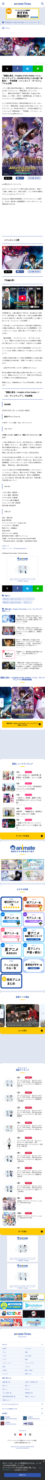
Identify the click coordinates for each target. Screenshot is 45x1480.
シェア (21, 178)
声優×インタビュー (30, 1396)
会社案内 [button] (4, 1413)
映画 (26, 1359)
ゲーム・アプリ (29, 1363)
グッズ (4, 1359)
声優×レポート (7, 1400)
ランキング (28, 1348)
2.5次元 (5, 1370)
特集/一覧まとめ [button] (6, 1378)
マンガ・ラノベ (7, 1363)
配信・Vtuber (29, 1370)
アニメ (4, 1352)
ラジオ (4, 1356)
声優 (26, 1352)
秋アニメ (5, 1389)
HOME (4, 1348)
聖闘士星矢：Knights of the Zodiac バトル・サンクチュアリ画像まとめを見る (23, 724)
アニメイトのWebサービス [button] (9, 1408)
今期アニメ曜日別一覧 (31, 1382)
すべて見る (22, 1231)
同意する (22, 1475)
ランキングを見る (22, 836)
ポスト (9, 178)
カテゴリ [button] (4, 1344)
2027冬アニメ (27, 602)
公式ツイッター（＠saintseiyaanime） (14, 548)
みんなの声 (28, 1356)
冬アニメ (27, 1389)
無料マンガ (28, 1374)
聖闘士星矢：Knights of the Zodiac (12, 602)
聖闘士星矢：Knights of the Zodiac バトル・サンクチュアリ (18, 599)
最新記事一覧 (6, 1382)
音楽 (4, 1366)
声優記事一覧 (29, 1393)
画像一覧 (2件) (35, 178)
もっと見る (22, 1030)
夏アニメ (27, 1385)
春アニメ (5, 1385)
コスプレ (27, 1366)
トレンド (5, 1374)
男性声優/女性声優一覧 (9, 1396)
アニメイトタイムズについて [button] (10, 1404)
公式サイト (5, 546)
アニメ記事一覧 (7, 1393)
